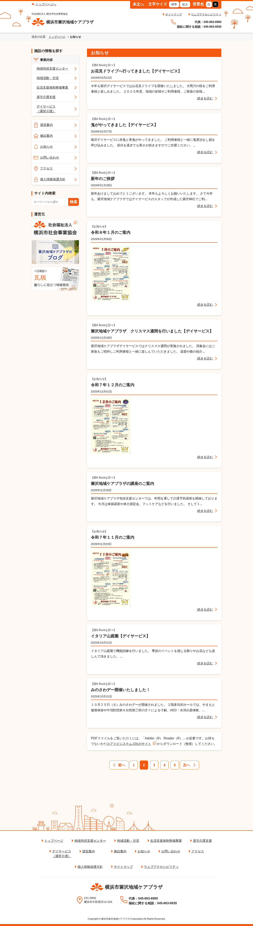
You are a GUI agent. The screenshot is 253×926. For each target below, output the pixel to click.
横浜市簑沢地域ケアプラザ (70, 22)
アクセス (46, 168)
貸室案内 (46, 125)
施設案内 (46, 135)
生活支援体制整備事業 (52, 87)
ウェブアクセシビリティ (206, 14)
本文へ (138, 4)
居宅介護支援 (46, 97)
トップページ (57, 36)
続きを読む (205, 98)
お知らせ (46, 146)
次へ (186, 765)
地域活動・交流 (48, 78)
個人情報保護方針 (52, 179)
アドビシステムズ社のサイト (130, 743)
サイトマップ (173, 14)
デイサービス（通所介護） (46, 109)
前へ (121, 765)
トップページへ (46, 4)
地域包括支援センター (52, 68)
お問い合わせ (49, 157)
